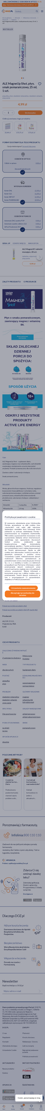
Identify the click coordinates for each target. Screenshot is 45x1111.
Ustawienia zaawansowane (23, 588)
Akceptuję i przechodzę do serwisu (22, 594)
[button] (41, 1096)
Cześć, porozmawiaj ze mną (29, 1098)
